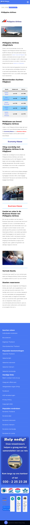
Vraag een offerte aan (9, 382)
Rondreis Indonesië (8, 420)
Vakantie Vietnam (8, 367)
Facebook (5, 391)
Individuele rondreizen (10, 333)
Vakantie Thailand (8, 354)
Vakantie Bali (6, 358)
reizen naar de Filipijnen (18, 54)
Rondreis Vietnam (8, 424)
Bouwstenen (6, 337)
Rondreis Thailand (8, 411)
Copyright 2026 (7, 404)
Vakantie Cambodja (8, 371)
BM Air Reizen (5, 1)
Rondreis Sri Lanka (8, 433)
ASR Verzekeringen (8, 395)
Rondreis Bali (6, 416)
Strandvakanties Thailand (10, 346)
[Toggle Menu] (28, 2)
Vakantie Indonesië (8, 362)
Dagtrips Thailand (8, 342)
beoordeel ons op (6, 509)
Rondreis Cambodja (9, 429)
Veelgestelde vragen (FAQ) (11, 386)
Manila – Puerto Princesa (6, 114)
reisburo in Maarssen (18, 63)
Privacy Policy (7, 400)
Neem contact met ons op (11, 378)
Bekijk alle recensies (6, 507)
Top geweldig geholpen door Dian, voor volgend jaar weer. (18, 505)
